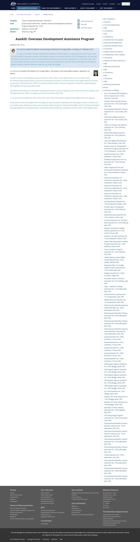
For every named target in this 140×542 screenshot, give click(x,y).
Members (13, 517)
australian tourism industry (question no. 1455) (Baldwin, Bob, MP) (114, 409)
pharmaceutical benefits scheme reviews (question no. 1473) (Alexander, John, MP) (115, 433)
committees (108, 31)
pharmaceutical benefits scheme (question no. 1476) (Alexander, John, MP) (115, 449)
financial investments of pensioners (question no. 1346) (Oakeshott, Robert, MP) (115, 180)
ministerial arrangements (113, 43)
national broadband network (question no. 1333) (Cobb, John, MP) (115, 119)
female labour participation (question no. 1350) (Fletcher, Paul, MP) (115, 209)
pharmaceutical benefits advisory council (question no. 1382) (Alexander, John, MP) (116, 307)
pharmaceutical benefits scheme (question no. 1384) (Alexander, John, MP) (115, 323)
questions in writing (111, 90)
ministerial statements (112, 66)
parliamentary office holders (114, 55)
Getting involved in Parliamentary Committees (85, 493)
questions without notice (113, 46)
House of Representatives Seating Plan (22, 519)
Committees (44, 524)
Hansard (37, 14)
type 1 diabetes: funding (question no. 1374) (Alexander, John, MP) (115, 288)
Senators (13, 499)
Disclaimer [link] (46, 539)
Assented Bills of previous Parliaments (52, 512)
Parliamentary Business (27, 8)
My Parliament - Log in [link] (109, 493)
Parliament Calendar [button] (88, 4)
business (107, 22)
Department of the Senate (111, 515)
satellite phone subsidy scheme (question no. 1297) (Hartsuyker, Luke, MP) (116, 103)
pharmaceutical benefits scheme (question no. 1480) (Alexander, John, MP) (115, 470)
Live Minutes (14, 515)
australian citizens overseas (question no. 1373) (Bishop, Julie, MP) (116, 280)
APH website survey (109, 499)
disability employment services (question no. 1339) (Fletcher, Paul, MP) (115, 161)
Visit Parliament (106, 8)
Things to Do (75, 508)
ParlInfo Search (107, 497)
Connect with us (76, 497)
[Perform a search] (128, 3)
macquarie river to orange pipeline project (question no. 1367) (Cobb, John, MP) (115, 267)
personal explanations (112, 25)
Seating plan (14, 501)
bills (105, 28)
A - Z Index (106, 503)
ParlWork (112, 4)
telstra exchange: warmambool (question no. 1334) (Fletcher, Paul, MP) (115, 127)
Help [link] (61, 539)
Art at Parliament (77, 510)
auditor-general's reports (113, 52)
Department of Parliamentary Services (114, 521)
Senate (12, 493)
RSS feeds (106, 507)
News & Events (70, 8)
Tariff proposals (46, 515)
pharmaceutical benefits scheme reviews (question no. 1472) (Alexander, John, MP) (115, 425)
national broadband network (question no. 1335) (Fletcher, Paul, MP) (115, 135)
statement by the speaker (113, 40)
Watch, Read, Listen (47, 495)
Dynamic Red (14, 497)
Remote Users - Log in (109, 495)
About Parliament (87, 8)
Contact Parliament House (79, 499)
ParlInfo (105, 4)
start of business (109, 19)
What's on (75, 506)
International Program (47, 503)
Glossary (105, 505)
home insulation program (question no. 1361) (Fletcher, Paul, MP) (115, 251)
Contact (98, 4)
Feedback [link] (54, 539)
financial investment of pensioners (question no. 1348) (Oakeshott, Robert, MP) (115, 196)
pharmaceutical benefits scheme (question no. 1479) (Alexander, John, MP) (115, 462)
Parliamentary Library (47, 501)
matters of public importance (114, 61)
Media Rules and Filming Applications (83, 515)
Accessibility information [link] (17, 539)
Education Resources (47, 499)
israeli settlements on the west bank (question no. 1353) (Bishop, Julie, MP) (116, 222)
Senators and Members (51, 8)
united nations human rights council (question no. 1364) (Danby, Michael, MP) (114, 259)
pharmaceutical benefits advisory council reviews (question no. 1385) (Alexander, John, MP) (116, 331)
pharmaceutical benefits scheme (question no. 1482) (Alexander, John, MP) (115, 478)
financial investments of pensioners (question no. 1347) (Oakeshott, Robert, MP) (115, 188)
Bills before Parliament (48, 510)
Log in (119, 4)
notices (105, 87)
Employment (107, 501)
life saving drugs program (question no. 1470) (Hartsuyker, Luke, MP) (116, 417)
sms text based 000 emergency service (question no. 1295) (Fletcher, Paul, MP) (115, 95)
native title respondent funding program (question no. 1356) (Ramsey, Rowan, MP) (115, 243)
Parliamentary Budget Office (111, 523)
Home (13, 8)
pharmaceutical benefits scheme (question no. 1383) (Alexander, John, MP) (115, 315)
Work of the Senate (16, 495)
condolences (108, 37)
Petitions (74, 495)
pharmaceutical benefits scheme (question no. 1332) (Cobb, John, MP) (115, 111)
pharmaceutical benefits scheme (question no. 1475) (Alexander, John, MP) (115, 441)
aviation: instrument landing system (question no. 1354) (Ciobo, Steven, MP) (114, 230)
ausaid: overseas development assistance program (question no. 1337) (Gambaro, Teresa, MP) (116, 148)
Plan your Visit (76, 512)
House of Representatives (18, 508)
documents (108, 49)
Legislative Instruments (48, 517)
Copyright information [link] (33, 539)
